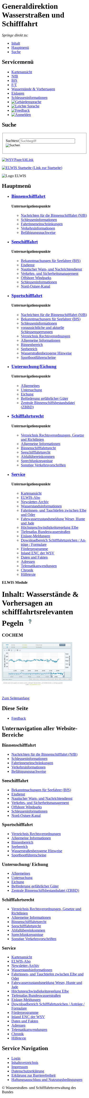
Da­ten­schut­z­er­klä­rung (27, 1071)
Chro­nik (27, 570)
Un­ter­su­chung (31, 390)
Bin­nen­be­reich (32, 345)
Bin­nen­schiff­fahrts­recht (38, 448)
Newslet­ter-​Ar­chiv (35, 502)
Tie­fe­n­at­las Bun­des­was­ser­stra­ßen (45, 532)
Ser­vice (18, 474)
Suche (16, 52)
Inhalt (15, 43)
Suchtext (13, 141)
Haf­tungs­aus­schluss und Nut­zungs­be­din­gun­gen (46, 1080)
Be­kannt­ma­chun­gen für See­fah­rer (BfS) (50, 261)
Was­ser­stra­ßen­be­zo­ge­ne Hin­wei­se (46, 353)
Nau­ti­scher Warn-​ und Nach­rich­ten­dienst (51, 269)
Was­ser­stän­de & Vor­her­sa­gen (33, 89)
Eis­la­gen (17, 93)
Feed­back (18, 718)
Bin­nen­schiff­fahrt (28, 196)
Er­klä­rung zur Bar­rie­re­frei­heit (33, 1075)
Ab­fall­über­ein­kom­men (38, 457)
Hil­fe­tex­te (28, 574)
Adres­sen (28, 562)
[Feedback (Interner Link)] (20, 110)
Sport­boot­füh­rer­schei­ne (38, 357)
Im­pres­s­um (19, 1067)
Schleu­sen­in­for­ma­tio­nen (29, 98)
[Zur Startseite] (32, 168)
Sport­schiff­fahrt (26, 295)
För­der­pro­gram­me (34, 549)
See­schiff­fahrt (24, 241)
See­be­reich (29, 349)
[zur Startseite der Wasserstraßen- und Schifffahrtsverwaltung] (17, 160)
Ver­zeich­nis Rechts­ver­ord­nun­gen (45, 336)
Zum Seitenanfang (15, 698)
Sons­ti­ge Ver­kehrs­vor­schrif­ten (43, 465)
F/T (14, 85)
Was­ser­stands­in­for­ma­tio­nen (41, 506)
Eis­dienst (27, 265)
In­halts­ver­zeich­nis (24, 1063)
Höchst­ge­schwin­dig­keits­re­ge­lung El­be (49, 527)
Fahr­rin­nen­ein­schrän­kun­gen (42, 224)
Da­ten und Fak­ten (34, 557)
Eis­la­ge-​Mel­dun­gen (35, 536)
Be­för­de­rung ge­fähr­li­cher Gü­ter (44, 398)
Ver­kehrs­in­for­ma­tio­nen (38, 228)
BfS (14, 80)
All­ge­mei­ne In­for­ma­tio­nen (40, 340)
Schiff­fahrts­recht (27, 415)
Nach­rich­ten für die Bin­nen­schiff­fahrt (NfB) (54, 215)
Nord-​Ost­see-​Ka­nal (35, 286)
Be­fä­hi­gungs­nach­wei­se (38, 232)
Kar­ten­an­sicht (21, 72)
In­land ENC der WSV (37, 553)
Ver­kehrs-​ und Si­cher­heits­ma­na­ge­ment (49, 273)
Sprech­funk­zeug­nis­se (37, 461)
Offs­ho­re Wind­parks (36, 278)
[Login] (21, 115)
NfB (14, 76)
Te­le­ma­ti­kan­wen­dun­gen (39, 566)
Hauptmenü (20, 48)
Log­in (15, 1058)
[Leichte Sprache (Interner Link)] (25, 106)
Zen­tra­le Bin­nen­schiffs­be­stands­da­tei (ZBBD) (45, 890)
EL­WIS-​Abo (30, 498)
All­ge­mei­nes (30, 386)
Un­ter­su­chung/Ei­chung (33, 366)
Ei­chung (27, 394)
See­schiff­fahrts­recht (35, 452)
